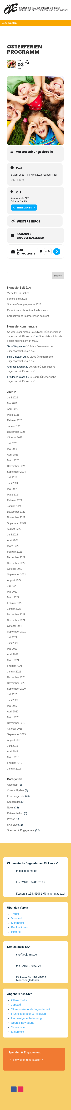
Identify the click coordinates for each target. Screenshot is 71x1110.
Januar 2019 (14, 768)
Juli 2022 (12, 585)
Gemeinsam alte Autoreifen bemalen (27, 310)
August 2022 (14, 580)
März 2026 (13, 414)
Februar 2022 (14, 603)
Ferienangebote (15, 796)
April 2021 (12, 654)
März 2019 (13, 757)
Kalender (24, 233)
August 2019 (14, 740)
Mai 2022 (12, 591)
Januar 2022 (14, 608)
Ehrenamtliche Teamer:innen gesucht (28, 315)
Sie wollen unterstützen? (28, 1059)
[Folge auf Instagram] (20, 1089)
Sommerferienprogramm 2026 (24, 304)
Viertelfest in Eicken (18, 293)
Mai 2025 (12, 448)
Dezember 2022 (16, 557)
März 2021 (13, 660)
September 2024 (16, 471)
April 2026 (12, 408)
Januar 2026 (14, 426)
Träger (15, 913)
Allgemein (12, 784)
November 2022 (16, 563)
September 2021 (16, 631)
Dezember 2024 (16, 466)
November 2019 (16, 722)
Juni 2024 (12, 483)
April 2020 (12, 711)
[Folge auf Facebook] (14, 1089)
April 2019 (12, 751)
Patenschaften (15, 813)
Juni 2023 (12, 534)
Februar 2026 (14, 420)
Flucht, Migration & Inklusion (28, 1013)
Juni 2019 (12, 745)
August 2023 (14, 528)
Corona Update (15, 790)
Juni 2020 (12, 700)
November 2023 (16, 517)
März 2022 (13, 597)
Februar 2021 (14, 665)
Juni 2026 (12, 397)
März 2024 (13, 494)
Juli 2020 (12, 694)
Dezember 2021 (16, 614)
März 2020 (13, 717)
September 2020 (16, 688)
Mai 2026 (12, 403)
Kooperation (14, 801)
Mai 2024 (12, 488)
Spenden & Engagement (20, 830)
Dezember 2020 (16, 677)
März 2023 (13, 545)
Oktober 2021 (14, 625)
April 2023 (12, 540)
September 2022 (16, 574)
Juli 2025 (12, 443)
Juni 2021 (12, 643)
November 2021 (16, 620)
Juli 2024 (12, 477)
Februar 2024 (14, 500)
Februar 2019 (14, 762)
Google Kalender (30, 237)
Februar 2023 (14, 551)
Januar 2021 (14, 671)
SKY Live (12, 824)
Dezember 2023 (16, 511)
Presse (11, 818)
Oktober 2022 (14, 568)
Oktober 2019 (14, 728)
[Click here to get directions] (56, 251)
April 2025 (12, 454)
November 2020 (16, 682)
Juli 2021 (12, 637)
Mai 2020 (12, 705)
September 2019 (16, 734)
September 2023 (16, 523)
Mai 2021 (12, 648)
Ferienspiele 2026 (17, 298)
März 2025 (13, 460)
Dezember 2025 (16, 431)
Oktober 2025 (14, 437)
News (10, 807)
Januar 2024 (14, 505)
